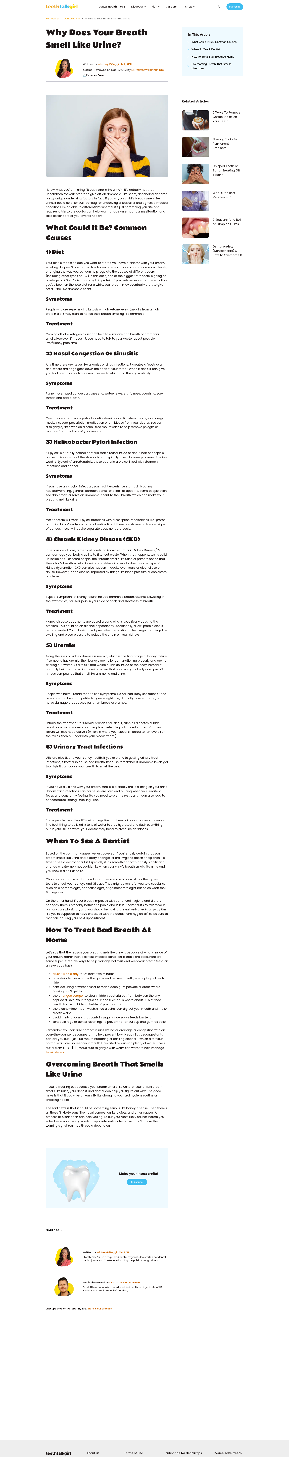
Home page (53, 18)
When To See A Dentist (205, 49)
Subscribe (234, 6)
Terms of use (133, 1453)
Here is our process (100, 1308)
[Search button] (218, 7)
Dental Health (72, 18)
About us (93, 1453)
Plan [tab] (154, 7)
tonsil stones (55, 1052)
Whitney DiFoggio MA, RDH (115, 64)
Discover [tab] (137, 7)
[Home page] (58, 1455)
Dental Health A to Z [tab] (112, 7)
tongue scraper (72, 996)
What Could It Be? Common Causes (214, 42)
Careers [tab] (171, 7)
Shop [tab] (188, 7)
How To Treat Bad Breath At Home (212, 56)
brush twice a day (66, 974)
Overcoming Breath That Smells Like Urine (211, 66)
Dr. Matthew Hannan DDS (148, 70)
